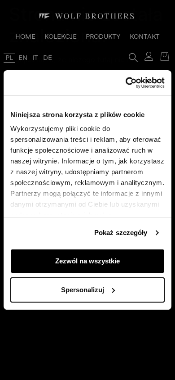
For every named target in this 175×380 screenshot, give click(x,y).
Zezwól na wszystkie (87, 261)
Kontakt (145, 37)
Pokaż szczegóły (121, 232)
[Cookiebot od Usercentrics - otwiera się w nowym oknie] (126, 83)
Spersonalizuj (82, 290)
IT (35, 58)
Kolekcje (60, 37)
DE (47, 58)
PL (9, 58)
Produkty (103, 37)
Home (25, 37)
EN (22, 58)
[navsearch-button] (133, 56)
